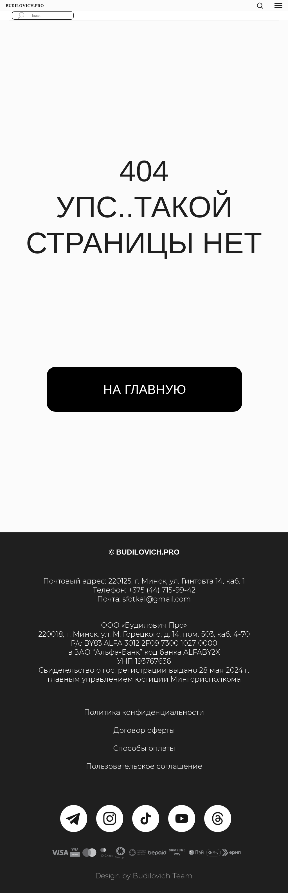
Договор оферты (144, 730)
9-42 (187, 589)
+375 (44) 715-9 (154, 589)
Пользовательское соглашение (144, 766)
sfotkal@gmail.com (157, 598)
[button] (259, 5)
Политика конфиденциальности (144, 712)
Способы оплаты (144, 748)
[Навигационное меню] (278, 5)
